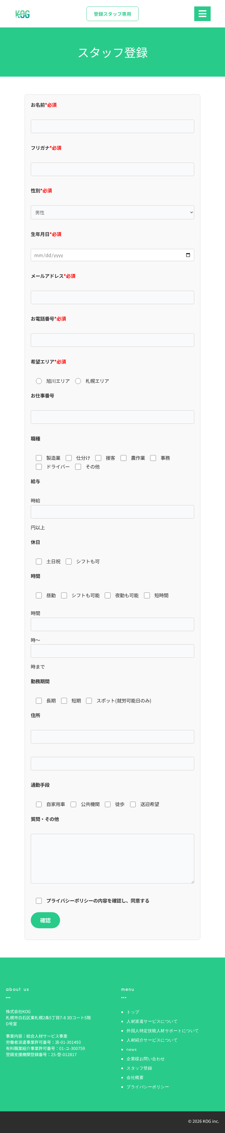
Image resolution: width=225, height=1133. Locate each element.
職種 (35, 438)
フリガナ (46, 147)
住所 (35, 715)
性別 (41, 190)
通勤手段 (40, 784)
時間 (35, 575)
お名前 (44, 104)
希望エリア (48, 361)
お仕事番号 (42, 395)
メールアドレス (53, 275)
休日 (35, 541)
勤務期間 (40, 681)
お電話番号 (48, 318)
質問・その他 (45, 818)
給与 (35, 481)
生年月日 (46, 233)
